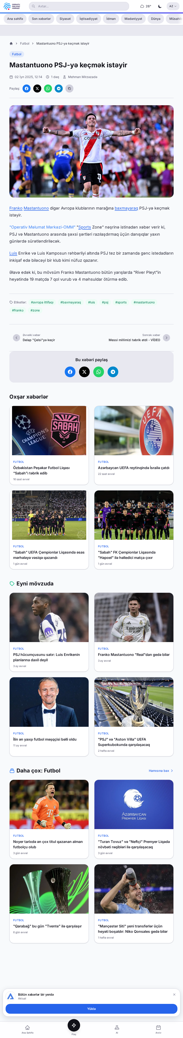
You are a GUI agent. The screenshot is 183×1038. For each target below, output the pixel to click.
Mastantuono (36, 208)
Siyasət (65, 19)
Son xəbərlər (41, 19)
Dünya (155, 19)
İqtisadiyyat (89, 19)
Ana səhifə (15, 19)
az (171, 6)
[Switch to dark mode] (160, 6)
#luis (91, 302)
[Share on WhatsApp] (48, 88)
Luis (13, 253)
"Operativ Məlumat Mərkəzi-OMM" (42, 227)
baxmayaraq (126, 208)
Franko (16, 208)
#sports (121, 302)
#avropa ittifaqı (42, 302)
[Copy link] (69, 88)
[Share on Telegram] (59, 88)
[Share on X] (37, 88)
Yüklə (91, 1009)
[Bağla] (174, 994)
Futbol (24, 43)
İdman (111, 19)
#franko (17, 310)
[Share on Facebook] (27, 88)
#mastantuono (144, 302)
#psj (105, 302)
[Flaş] (74, 1025)
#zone (35, 310)
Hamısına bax (159, 770)
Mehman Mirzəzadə (82, 77)
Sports (84, 227)
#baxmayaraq (70, 302)
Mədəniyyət (133, 19)
